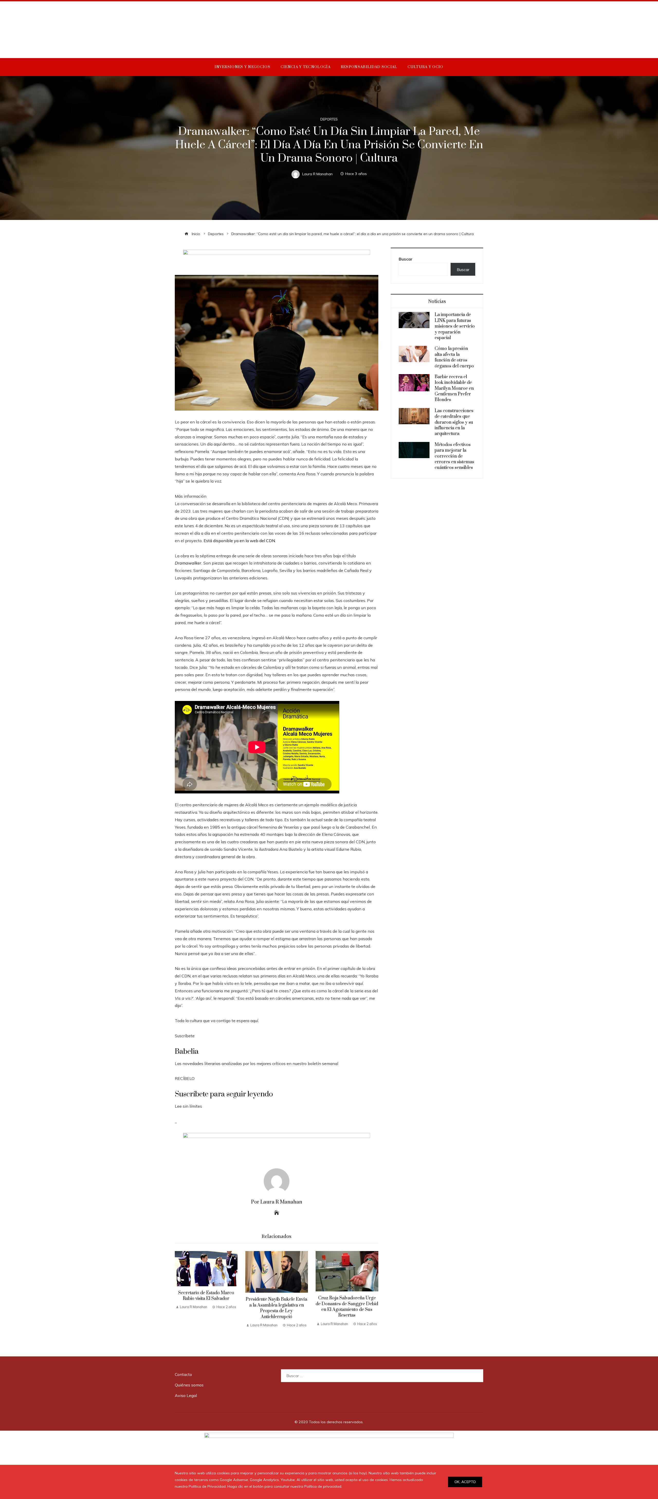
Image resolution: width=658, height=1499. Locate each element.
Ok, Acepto (465, 1481)
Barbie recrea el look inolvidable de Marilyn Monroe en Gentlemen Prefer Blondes (454, 388)
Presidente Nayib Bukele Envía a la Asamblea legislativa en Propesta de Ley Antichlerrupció (276, 1308)
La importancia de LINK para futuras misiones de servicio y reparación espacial (455, 326)
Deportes (329, 119)
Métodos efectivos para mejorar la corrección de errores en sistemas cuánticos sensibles (454, 456)
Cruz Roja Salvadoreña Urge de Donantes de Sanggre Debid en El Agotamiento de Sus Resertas (347, 1306)
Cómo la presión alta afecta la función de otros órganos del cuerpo (454, 357)
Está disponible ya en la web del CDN (239, 540)
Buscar (406, 259)
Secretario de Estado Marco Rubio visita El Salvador (206, 1295)
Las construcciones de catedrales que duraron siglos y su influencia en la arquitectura (454, 422)
